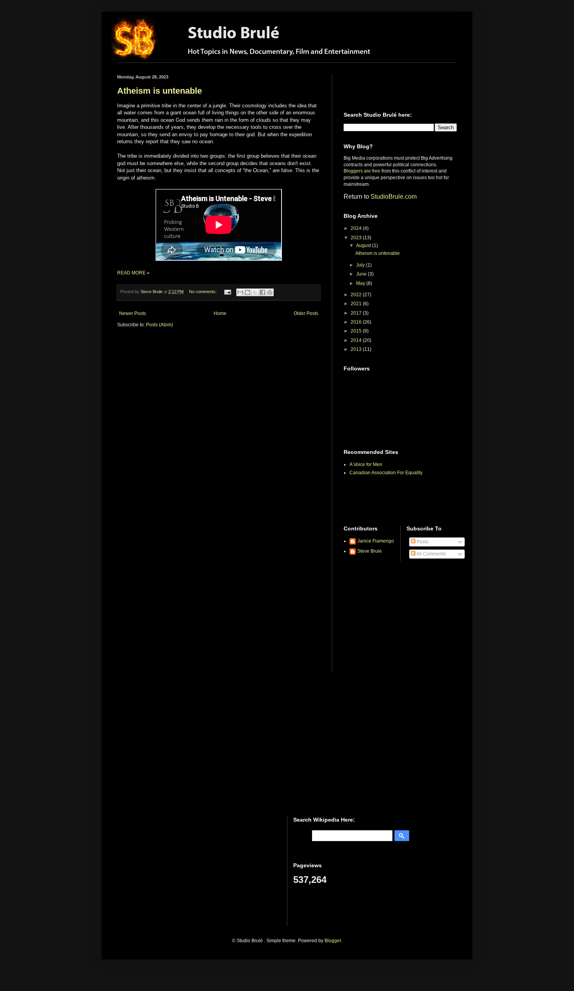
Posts (421, 541)
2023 (357, 237)
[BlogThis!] (247, 292)
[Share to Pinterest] (270, 292)
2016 (357, 322)
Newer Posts (132, 313)
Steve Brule (369, 551)
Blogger (332, 940)
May (361, 283)
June (362, 274)
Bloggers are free (362, 171)
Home (220, 313)
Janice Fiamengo (375, 541)
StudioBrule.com (394, 196)
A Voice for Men (365, 464)
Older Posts (306, 313)
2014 (357, 340)
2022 (357, 294)
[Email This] (240, 292)
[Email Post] (227, 291)
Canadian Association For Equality (385, 472)
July (361, 265)
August (364, 245)
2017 (357, 313)
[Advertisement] (389, 86)
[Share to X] (255, 292)
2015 (357, 331)
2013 (357, 349)
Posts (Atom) (159, 324)
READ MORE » (133, 273)
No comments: (203, 291)
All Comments (430, 554)
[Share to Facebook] (262, 292)
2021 (357, 303)
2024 (357, 228)
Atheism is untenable (159, 91)
